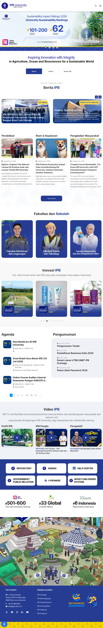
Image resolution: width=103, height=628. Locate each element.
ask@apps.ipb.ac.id (15, 606)
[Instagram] (17, 612)
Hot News (43, 102)
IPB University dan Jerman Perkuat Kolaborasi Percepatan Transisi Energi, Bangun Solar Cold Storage (24, 117)
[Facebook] (12, 612)
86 (31, 395)
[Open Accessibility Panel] (4, 624)
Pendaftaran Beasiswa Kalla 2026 (75, 353)
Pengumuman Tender (68, 346)
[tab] (34, 71)
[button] (41, 321)
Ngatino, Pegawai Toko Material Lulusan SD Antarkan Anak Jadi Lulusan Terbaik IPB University (15, 167)
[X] (6, 612)
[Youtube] (27, 612)
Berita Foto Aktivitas (89, 102)
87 (36, 395)
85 (27, 395)
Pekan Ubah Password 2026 (72, 370)
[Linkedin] (22, 612)
